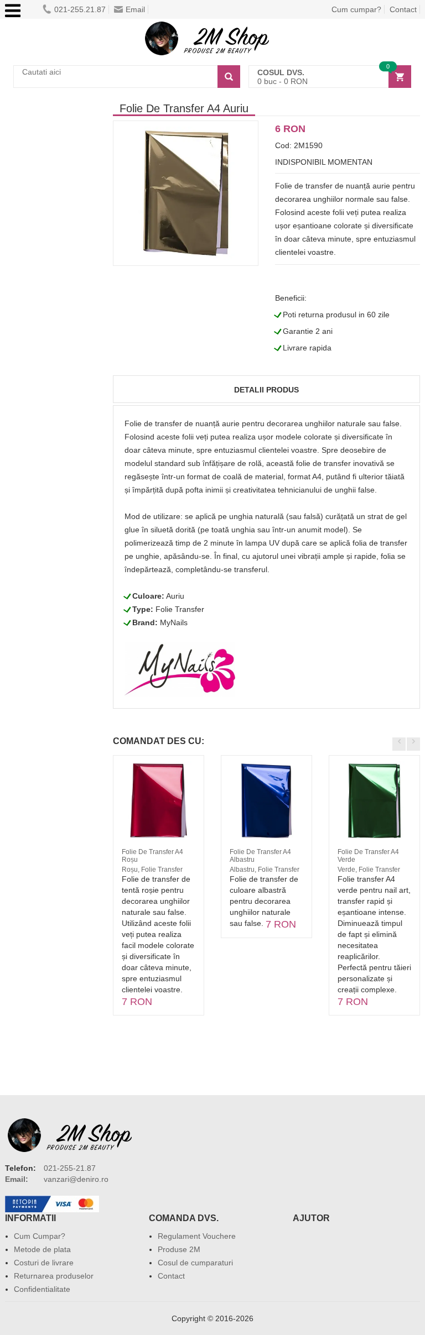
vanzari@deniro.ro (76, 1179)
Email (135, 9)
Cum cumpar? (356, 9)
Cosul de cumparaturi (195, 1262)
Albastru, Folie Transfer (264, 869)
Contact (403, 9)
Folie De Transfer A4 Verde (368, 855)
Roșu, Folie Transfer (152, 869)
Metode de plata (42, 1249)
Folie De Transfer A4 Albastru (260, 855)
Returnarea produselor (54, 1275)
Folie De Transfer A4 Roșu (152, 855)
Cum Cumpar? (39, 1236)
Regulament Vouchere (197, 1236)
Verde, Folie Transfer (369, 869)
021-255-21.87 (70, 1168)
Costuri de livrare (44, 1262)
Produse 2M (179, 1249)
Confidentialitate (42, 1289)
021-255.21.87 (80, 9)
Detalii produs (266, 389)
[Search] (228, 76)
